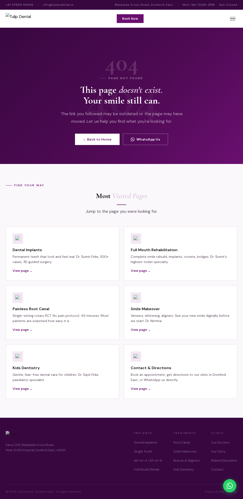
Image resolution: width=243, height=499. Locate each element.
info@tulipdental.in (58, 5)
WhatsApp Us (148, 139)
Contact (217, 469)
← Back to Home (97, 139)
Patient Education (224, 460)
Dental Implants (145, 442)
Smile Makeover (185, 451)
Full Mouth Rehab (146, 469)
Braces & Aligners (186, 460)
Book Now (130, 19)
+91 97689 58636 (19, 5)
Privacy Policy (214, 492)
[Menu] (232, 19)
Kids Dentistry (183, 469)
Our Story (218, 451)
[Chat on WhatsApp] (229, 485)
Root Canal (181, 442)
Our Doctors (220, 442)
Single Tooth (143, 451)
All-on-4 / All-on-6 (148, 460)
